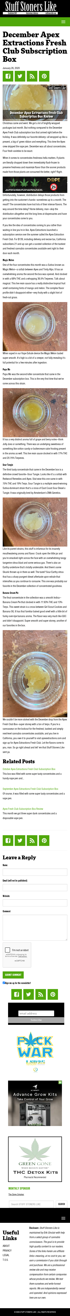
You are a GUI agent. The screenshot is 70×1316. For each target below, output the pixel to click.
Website (6, 896)
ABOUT (6, 1246)
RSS (32, 76)
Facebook (8, 76)
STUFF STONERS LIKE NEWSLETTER (36, 1006)
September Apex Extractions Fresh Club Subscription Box (30, 789)
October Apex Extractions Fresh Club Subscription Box (29, 769)
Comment (6, 911)
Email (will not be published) (15, 880)
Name (5, 865)
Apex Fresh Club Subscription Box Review (23, 809)
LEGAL (6, 1255)
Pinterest (44, 76)
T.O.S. (5, 1260)
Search (61, 1204)
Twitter (20, 76)
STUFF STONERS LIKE (30, 7)
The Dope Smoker (16, 1194)
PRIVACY (7, 1250)
